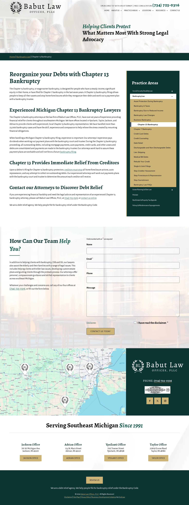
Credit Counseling (141, 138)
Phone (90, 273)
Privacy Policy (86, 497)
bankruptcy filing (68, 152)
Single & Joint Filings (142, 166)
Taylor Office (158, 458)
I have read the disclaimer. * (153, 322)
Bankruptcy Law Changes (144, 115)
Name (89, 244)
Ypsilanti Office (116, 458)
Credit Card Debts (141, 134)
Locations (146, 10)
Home (106, 10)
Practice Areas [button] (131, 10)
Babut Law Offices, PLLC (90, 494)
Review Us (94, 480)
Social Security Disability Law (142, 91)
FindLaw (122, 497)
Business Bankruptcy (142, 120)
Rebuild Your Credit (142, 162)
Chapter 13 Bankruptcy (148, 124)
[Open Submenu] (172, 91)
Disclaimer (91, 323)
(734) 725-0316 (165, 5)
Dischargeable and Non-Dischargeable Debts (152, 148)
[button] (186, 486)
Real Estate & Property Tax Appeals (145, 200)
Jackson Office (30, 458)
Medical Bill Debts (141, 157)
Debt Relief (138, 143)
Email (90, 259)
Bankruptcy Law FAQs (143, 185)
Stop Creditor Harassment (144, 171)
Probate (135, 195)
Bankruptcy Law (139, 96)
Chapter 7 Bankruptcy (143, 129)
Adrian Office (73, 458)
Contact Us (175, 10)
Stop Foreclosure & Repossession (147, 175)
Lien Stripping (139, 152)
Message (91, 288)
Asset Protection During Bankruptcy (148, 101)
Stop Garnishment (141, 180)
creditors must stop (73, 170)
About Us (115, 10)
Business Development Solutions (104, 497)
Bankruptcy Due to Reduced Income (148, 111)
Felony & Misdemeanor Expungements (146, 205)
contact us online (88, 198)
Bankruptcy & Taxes (142, 106)
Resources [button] (160, 10)
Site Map (76, 497)
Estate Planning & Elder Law (142, 190)
